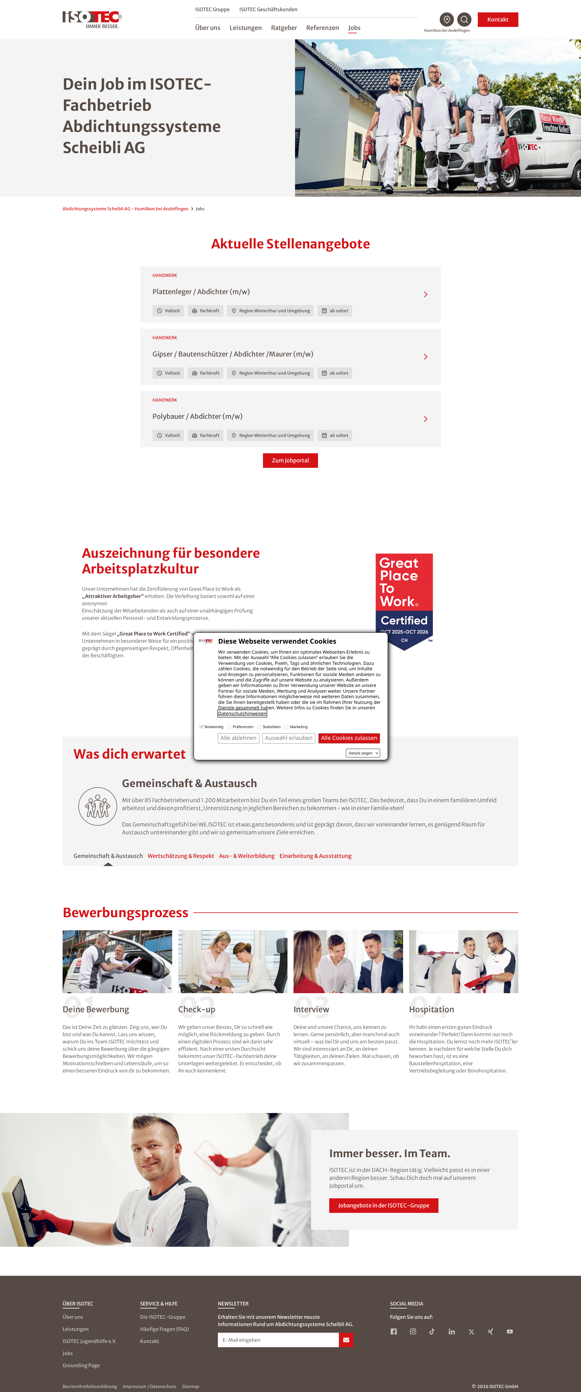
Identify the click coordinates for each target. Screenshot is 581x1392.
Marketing (298, 726)
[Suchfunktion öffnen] (464, 19)
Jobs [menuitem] (354, 27)
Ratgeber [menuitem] (284, 27)
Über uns (73, 1317)
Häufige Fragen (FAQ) (164, 1329)
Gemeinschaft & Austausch (108, 855)
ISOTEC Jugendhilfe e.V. (90, 1341)
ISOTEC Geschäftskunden (268, 9)
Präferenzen (243, 726)
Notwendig (214, 726)
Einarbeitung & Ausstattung (316, 855)
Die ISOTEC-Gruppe (162, 1317)
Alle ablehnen (239, 738)
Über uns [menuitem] (208, 27)
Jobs (68, 1353)
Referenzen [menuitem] (322, 27)
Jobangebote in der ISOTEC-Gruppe (383, 1205)
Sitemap (190, 1386)
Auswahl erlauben (289, 738)
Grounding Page (81, 1365)
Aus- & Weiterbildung (247, 855)
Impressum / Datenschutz (149, 1386)
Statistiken (272, 726)
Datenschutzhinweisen (242, 714)
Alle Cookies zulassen (349, 738)
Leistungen (76, 1329)
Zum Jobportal (290, 460)
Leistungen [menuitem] (246, 27)
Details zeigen (361, 753)
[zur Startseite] (92, 19)
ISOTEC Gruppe (212, 9)
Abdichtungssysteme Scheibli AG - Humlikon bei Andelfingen (126, 209)
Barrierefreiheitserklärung (90, 1386)
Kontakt (498, 19)
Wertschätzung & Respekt (181, 855)
